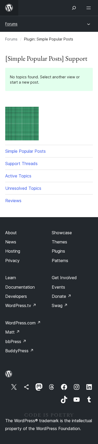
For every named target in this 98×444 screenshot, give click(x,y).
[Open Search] (74, 8)
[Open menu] (89, 8)
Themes (59, 241)
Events (58, 287)
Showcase (62, 232)
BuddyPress (19, 350)
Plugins (58, 251)
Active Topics (18, 175)
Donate (61, 296)
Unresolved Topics (23, 188)
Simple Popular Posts (25, 151)
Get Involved (64, 277)
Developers (16, 296)
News (10, 241)
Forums (11, 24)
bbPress (15, 341)
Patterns (60, 260)
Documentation (20, 287)
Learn (10, 277)
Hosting (12, 251)
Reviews (13, 200)
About (11, 232)
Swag (60, 305)
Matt (12, 332)
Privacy (12, 260)
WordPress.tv (20, 305)
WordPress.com (23, 322)
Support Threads (21, 163)
